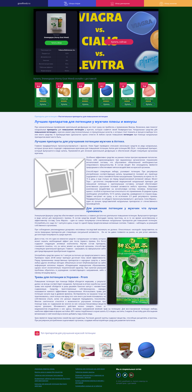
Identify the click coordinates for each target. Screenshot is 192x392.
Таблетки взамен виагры (84, 372)
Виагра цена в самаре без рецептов (48, 372)
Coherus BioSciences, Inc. (67, 50)
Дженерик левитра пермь (45, 369)
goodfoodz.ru (24, 3)
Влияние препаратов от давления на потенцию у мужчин (89, 376)
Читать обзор (56, 43)
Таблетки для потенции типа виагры (49, 375)
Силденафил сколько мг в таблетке (88, 386)
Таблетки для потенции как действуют (90, 369)
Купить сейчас (119, 41)
